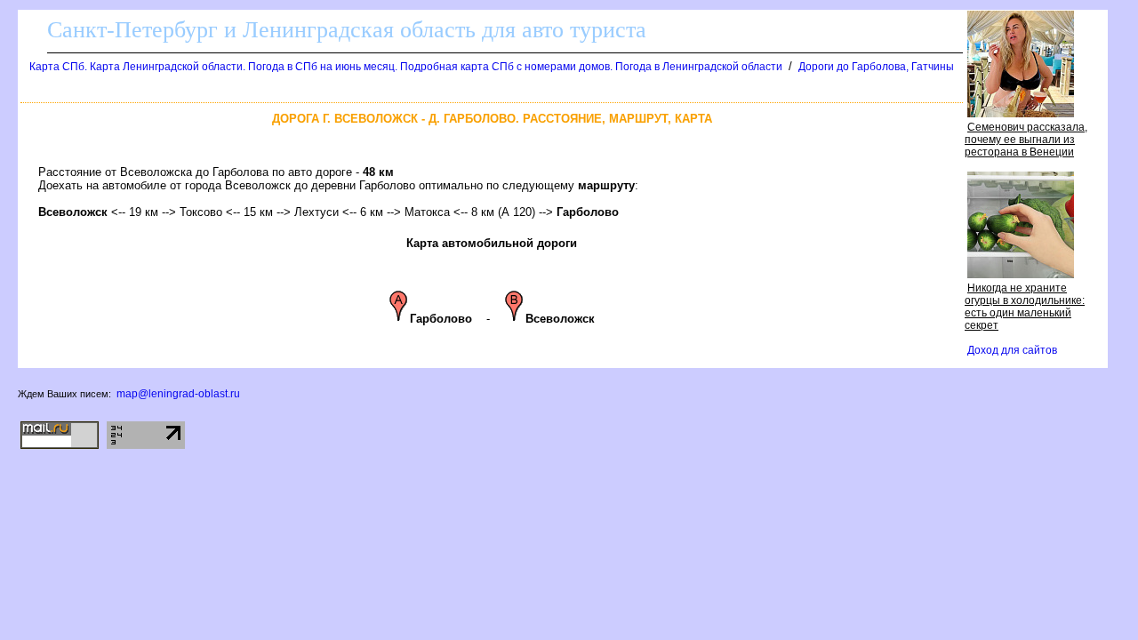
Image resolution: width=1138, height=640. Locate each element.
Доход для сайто (1012, 350)
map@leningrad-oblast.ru (178, 394)
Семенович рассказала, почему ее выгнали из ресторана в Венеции (1026, 139)
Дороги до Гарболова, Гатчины (876, 66)
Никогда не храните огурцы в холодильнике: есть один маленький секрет (1025, 307)
